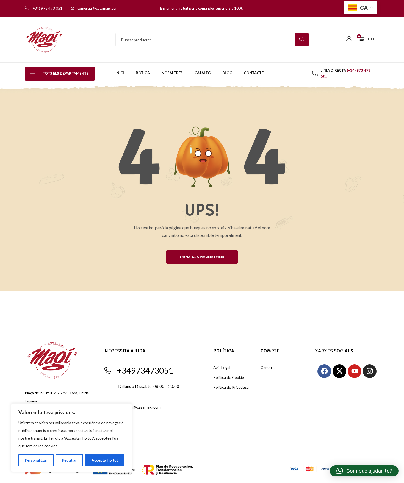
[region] (71, 437)
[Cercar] (302, 39)
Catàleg (203, 73)
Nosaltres (172, 73)
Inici (119, 73)
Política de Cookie (228, 377)
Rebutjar (69, 460)
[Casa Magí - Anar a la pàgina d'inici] (44, 39)
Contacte (254, 73)
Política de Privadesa (231, 387)
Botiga (143, 73)
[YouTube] (354, 371)
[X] (339, 371)
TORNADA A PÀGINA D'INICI (202, 257)
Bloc (227, 73)
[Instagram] (370, 371)
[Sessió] (349, 39)
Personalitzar (36, 460)
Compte (268, 367)
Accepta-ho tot (105, 460)
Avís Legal (221, 367)
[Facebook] (324, 371)
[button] (364, 470)
